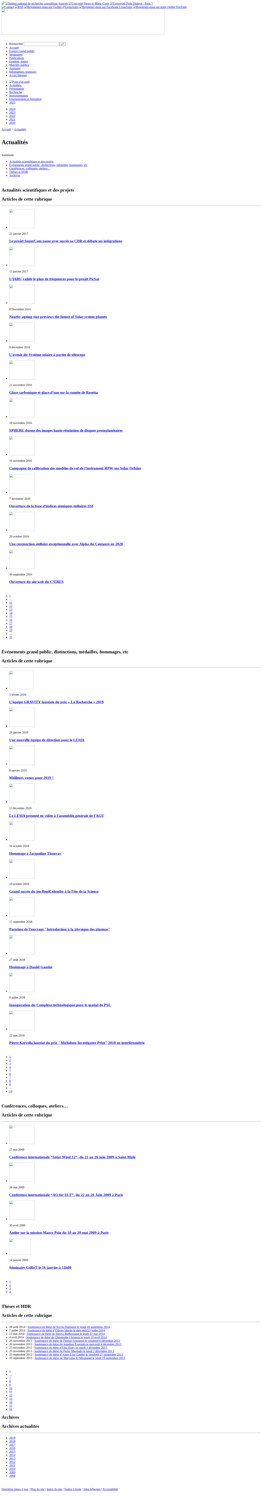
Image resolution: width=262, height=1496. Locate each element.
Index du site (54, 1489)
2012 (12, 1462)
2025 (12, 102)
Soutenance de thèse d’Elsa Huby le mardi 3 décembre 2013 (70, 1347)
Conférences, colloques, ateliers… (29, 168)
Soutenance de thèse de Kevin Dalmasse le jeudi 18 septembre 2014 (68, 1327)
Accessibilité (110, 1489)
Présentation (16, 88)
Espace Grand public (22, 51)
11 (10, 602)
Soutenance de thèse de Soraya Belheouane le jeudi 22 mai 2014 (66, 1333)
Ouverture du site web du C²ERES (36, 582)
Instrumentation (18, 95)
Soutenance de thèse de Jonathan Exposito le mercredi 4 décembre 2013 (77, 1344)
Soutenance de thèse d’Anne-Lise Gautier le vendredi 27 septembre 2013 (79, 1354)
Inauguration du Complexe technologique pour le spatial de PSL (60, 1005)
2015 (12, 1451)
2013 (12, 1458)
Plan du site (37, 1489)
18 (10, 626)
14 (10, 613)
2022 (12, 116)
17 (10, 623)
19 (10, 630)
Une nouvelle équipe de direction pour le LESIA (46, 740)
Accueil (14, 47)
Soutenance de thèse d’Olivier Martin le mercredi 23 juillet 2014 (66, 1330)
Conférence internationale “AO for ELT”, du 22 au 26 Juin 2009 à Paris (66, 1195)
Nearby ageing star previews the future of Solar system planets (58, 317)
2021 (12, 119)
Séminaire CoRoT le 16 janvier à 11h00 (40, 1267)
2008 (12, 1475)
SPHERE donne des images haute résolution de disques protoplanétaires (66, 430)
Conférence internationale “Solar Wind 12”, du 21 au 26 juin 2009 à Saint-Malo (72, 1157)
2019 (12, 1437)
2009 (12, 1472)
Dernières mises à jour (15, 1489)
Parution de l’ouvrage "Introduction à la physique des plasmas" (59, 929)
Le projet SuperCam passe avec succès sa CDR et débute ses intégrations (65, 241)
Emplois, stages (18, 61)
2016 (12, 1448)
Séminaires (15, 54)
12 (10, 606)
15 (10, 1405)
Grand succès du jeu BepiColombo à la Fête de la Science (54, 891)
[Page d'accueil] (19, 81)
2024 (12, 109)
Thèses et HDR (18, 172)
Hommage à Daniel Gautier (31, 967)
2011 (12, 1465)
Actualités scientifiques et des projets (31, 161)
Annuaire (15, 68)
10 (10, 1388)
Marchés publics (19, 65)
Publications (16, 58)
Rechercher (16, 43)
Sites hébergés (92, 1489)
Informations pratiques (22, 71)
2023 (12, 112)
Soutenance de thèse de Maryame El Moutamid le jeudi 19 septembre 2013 (80, 1358)
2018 (12, 1441)
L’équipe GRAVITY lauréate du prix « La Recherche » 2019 (56, 702)
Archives (14, 175)
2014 (12, 1455)
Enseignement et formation (25, 99)
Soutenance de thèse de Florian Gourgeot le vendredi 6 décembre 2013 (77, 1340)
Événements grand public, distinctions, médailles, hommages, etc (48, 165)
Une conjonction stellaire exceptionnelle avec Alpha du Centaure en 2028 (66, 544)
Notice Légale (72, 1489)
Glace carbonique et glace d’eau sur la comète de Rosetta (53, 392)
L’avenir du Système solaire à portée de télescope (47, 355)
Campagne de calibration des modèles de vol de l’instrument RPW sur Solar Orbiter (75, 468)
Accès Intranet (18, 75)
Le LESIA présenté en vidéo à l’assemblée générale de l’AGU (56, 816)
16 (10, 620)
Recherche (15, 92)
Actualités (15, 85)
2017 (12, 1444)
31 (10, 637)
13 (10, 609)
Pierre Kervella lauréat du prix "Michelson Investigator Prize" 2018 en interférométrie (77, 1043)
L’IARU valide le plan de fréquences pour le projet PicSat (54, 279)
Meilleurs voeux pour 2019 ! (31, 778)
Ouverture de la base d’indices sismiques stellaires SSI (51, 506)
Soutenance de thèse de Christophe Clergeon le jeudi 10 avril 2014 (66, 1337)
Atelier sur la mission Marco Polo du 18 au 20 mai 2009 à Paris (59, 1233)
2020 (12, 122)
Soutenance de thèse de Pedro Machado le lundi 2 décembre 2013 (74, 1351)
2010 (12, 1468)
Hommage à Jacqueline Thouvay (35, 853)
